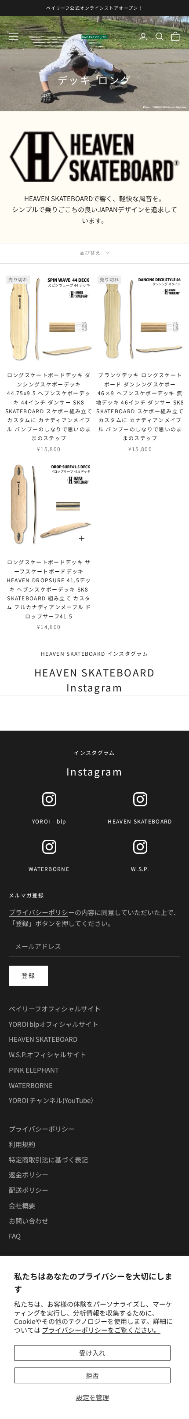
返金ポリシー (28, 1174)
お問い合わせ (28, 1220)
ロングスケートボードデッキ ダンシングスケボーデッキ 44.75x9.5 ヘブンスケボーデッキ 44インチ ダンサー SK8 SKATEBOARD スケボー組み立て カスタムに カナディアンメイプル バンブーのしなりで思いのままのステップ (49, 406)
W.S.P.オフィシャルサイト (47, 1054)
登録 (28, 975)
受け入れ (92, 1352)
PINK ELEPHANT (34, 1069)
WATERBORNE (31, 1085)
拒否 (92, 1375)
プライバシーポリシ (38, 912)
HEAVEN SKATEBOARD (43, 1039)
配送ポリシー (28, 1190)
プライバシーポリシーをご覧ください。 (101, 1329)
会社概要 (22, 1205)
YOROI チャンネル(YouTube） (53, 1100)
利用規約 (22, 1144)
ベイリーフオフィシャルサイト (55, 1008)
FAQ (15, 1235)
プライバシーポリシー (42, 1128)
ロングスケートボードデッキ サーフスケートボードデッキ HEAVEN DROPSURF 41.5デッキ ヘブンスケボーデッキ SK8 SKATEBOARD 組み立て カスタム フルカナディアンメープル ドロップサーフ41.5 (49, 588)
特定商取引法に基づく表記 (48, 1159)
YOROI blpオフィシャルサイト (53, 1024)
